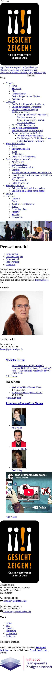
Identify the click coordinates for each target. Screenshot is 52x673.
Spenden (15, 170)
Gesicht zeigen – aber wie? (18, 159)
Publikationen (18, 154)
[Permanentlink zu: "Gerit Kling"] (19, 467)
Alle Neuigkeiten (13, 398)
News (14, 86)
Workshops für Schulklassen (30, 135)
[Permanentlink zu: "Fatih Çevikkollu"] (19, 446)
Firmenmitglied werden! (23, 167)
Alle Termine (12, 376)
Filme (14, 151)
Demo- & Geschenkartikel (24, 156)
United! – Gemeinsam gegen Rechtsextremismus (25, 110)
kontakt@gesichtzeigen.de (15, 601)
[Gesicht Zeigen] (19, 64)
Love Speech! (18, 177)
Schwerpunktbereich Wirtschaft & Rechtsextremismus (32, 116)
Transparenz (17, 217)
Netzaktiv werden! (20, 183)
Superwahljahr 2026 (15, 185)
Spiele (14, 146)
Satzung (15, 214)
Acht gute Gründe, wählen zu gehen (28, 188)
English (9, 193)
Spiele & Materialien (15, 143)
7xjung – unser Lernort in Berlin (26, 133)
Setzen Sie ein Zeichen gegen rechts (28, 191)
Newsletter (16, 88)
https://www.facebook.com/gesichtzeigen (18, 70)
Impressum (11, 631)
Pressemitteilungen (14, 256)
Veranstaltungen (19, 93)
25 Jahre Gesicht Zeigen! (23, 204)
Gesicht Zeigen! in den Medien (26, 96)
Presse (9, 623)
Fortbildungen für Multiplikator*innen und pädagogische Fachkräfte (34, 139)
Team (14, 201)
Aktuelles (10, 83)
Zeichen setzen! (19, 180)
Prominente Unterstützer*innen (24, 403)
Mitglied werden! (19, 164)
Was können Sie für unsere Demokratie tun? (32, 172)
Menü (6, 1)
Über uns (10, 196)
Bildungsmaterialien (21, 149)
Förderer (15, 212)
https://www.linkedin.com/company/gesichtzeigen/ (23, 72)
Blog (14, 91)
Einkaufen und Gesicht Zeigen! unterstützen (32, 175)
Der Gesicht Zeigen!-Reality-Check (28, 104)
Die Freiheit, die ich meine (24, 125)
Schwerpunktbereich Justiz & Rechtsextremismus (30, 121)
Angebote (10, 101)
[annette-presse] (21, 334)
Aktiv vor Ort (18, 162)
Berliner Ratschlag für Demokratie (27, 130)
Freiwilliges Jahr (19, 209)
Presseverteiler (12, 262)
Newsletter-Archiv (39, 650)
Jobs (8, 625)
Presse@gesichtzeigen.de (11, 349)
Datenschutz (11, 633)
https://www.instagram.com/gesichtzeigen (19, 67)
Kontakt (9, 628)
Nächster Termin (15, 359)
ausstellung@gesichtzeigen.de (17, 611)
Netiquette (10, 264)
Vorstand (16, 198)
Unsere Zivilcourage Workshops (26, 107)
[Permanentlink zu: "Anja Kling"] (19, 425)
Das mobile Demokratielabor (25, 128)
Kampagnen (17, 99)
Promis (15, 206)
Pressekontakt (12, 254)
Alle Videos (11, 517)
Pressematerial (12, 259)
